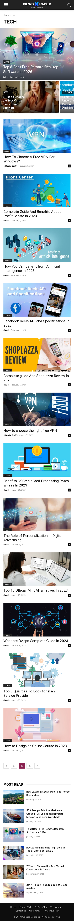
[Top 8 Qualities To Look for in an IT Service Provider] (37, 670)
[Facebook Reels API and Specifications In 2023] (37, 300)
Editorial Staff (10, 166)
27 (14, 765)
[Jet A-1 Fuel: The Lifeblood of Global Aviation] (13, 890)
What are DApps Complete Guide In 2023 (35, 641)
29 (30, 765)
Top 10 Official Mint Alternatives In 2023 (35, 590)
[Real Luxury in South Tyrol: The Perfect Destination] (13, 797)
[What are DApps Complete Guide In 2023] (37, 619)
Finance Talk (25, 907)
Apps (6, 62)
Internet (68, 92)
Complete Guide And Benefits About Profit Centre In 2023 (32, 214)
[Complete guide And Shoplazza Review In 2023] (37, 355)
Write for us (34, 910)
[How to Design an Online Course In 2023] (37, 725)
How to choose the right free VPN (30, 430)
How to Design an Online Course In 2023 (35, 746)
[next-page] (37, 766)
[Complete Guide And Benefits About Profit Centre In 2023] (37, 190)
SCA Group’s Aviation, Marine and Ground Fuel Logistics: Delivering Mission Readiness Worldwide (44, 813)
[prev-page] (6, 766)
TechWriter (55, 907)
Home (6, 14)
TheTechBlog (41, 907)
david (6, 220)
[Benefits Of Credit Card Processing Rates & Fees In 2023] (37, 460)
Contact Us (20, 910)
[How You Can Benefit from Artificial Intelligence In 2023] (37, 245)
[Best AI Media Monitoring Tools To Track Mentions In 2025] (13, 853)
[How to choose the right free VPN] (37, 409)
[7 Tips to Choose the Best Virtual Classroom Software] (29, 97)
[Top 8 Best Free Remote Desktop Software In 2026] (37, 54)
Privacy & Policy (51, 910)
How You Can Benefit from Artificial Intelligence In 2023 (31, 268)
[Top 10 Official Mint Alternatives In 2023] (37, 569)
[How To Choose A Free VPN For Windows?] (37, 136)
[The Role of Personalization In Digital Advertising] (37, 514)
